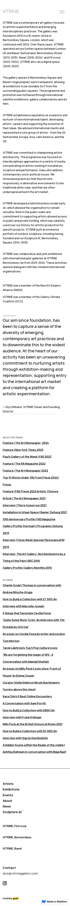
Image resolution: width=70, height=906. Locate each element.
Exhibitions (11, 789)
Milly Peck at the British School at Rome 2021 (33, 724)
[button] (62, 11)
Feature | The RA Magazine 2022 (24, 464)
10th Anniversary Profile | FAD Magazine (29, 519)
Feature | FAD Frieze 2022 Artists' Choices (30, 491)
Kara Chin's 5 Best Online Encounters (27, 696)
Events (8, 795)
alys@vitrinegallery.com (20, 873)
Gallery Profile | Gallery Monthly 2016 (27, 568)
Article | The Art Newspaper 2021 (24, 498)
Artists (8, 784)
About (7, 801)
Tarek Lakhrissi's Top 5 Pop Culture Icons (30, 648)
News (7, 806)
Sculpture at (12, 812)
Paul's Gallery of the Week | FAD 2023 (27, 457)
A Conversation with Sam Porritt (24, 703)
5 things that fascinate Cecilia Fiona (27, 613)
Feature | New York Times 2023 (23, 450)
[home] (11, 11)
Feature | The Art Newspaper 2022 (25, 470)
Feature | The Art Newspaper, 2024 (26, 443)
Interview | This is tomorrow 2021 (25, 505)
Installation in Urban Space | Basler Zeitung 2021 (35, 512)
